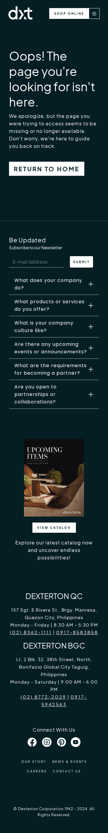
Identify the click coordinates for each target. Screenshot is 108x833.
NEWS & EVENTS (69, 761)
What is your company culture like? (44, 326)
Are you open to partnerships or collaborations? (35, 394)
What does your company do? (48, 284)
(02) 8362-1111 (31, 632)
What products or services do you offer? (49, 305)
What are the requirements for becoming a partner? (50, 369)
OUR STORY (33, 761)
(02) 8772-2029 (43, 697)
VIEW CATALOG (54, 527)
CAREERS (37, 771)
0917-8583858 (77, 632)
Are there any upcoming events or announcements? (50, 348)
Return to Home (47, 168)
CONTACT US (67, 771)
